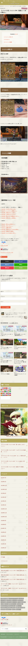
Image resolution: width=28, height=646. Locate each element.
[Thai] (5, 395)
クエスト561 (9, 602)
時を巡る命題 (22, 607)
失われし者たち (12, 605)
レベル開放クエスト (4, 603)
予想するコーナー (12, 603)
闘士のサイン (18, 609)
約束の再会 (3, 609)
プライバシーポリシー (9, 634)
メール (3, 296)
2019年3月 (3, 497)
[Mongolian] (3, 393)
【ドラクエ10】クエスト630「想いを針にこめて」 (13, 445)
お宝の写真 (5, 598)
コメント (3, 281)
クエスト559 (20, 600)
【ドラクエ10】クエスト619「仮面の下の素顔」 (13, 467)
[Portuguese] (10, 390)
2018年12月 (4, 508)
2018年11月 (4, 512)
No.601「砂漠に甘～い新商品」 (9, 218)
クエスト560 (3, 602)
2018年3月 (3, 544)
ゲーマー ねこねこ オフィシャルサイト (12, 636)
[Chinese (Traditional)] (6, 388)
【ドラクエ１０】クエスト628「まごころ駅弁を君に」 (13, 456)
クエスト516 (21, 598)
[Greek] (6, 391)
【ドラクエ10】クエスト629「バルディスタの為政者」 (13, 450)
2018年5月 (3, 536)
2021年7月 (3, 477)
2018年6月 (3, 532)
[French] (10, 388)
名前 (2, 291)
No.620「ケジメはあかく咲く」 (9, 233)
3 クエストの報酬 (8, 42)
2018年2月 (3, 547)
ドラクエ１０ (4, 256)
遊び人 (13, 609)
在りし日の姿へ (20, 603)
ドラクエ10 (15, 602)
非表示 (16, 34)
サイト (2, 301)
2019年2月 (3, 501)
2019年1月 (3, 505)
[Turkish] (6, 395)
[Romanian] (8, 393)
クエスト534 (9, 600)
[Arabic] (10, 391)
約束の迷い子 (8, 609)
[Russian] (10, 393)
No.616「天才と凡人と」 (7, 225)
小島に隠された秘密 (4, 607)
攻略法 (17, 607)
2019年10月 (4, 489)
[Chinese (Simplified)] (5, 388)
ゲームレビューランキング (6, 252)
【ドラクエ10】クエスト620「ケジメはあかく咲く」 (13, 462)
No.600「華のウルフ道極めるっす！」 (10, 216)
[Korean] (8, 388)
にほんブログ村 (4, 245)
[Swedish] (3, 395)
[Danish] (3, 391)
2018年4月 (3, 540)
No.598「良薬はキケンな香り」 (9, 212)
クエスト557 (15, 600)
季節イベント (18, 605)
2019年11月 (4, 485)
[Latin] (1, 393)
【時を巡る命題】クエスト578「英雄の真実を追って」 (14, 570)
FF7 (1, 598)
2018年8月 (3, 524)
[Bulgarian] (5, 390)
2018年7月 (3, 528)
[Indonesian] (3, 390)
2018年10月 (4, 516)
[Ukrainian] (8, 395)
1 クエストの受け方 (8, 37)
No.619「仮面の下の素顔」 (8, 231)
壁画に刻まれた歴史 (4, 605)
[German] (1, 390)
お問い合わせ (3, 634)
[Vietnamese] (10, 395)
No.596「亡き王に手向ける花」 (9, 209)
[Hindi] (8, 391)
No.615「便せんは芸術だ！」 (8, 224)
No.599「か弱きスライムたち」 (9, 214)
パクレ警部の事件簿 (21, 602)
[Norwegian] (6, 393)
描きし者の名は (12, 607)
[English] (3, 388)
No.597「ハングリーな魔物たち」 (9, 210)
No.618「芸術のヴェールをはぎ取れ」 (10, 229)
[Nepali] (5, 393)
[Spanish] (1, 395)
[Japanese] (1, 388)
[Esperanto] (5, 391)
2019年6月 (3, 493)
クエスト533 (3, 600)
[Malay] (6, 390)
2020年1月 (3, 481)
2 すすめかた (7, 39)
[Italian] (1, 391)
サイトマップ (17, 634)
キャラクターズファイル (13, 598)
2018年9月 (3, 520)
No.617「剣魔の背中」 (7, 227)
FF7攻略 (3, 557)
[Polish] (8, 390)
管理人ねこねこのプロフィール (14, 436)
